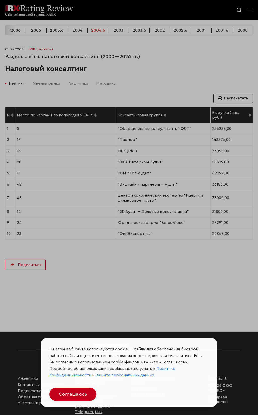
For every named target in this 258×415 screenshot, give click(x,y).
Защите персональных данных (124, 375)
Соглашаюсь (73, 394)
